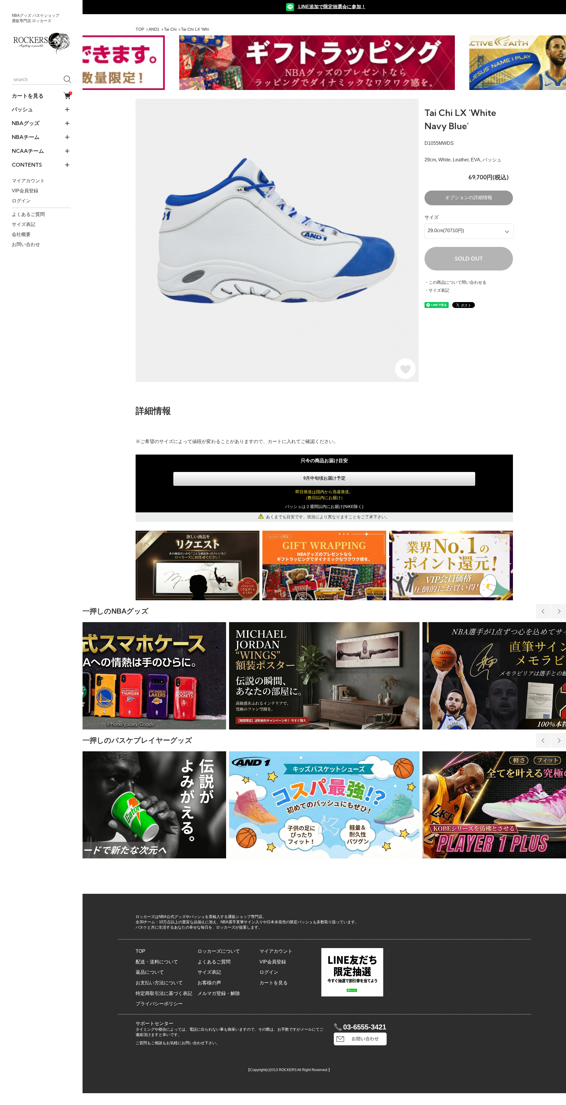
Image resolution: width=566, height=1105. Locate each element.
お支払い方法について (159, 982)
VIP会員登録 (25, 190)
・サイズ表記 (436, 290)
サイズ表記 (23, 224)
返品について (150, 972)
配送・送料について (157, 961)
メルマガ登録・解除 (219, 993)
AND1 (154, 29)
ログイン (21, 200)
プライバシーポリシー (159, 1003)
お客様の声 (209, 982)
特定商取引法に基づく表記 (164, 993)
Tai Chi (170, 29)
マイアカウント (28, 180)
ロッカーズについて (219, 951)
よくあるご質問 (28, 214)
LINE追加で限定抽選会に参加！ (331, 6)
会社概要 (21, 234)
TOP (140, 29)
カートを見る (41, 95)
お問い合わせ (26, 244)
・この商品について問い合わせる (455, 282)
